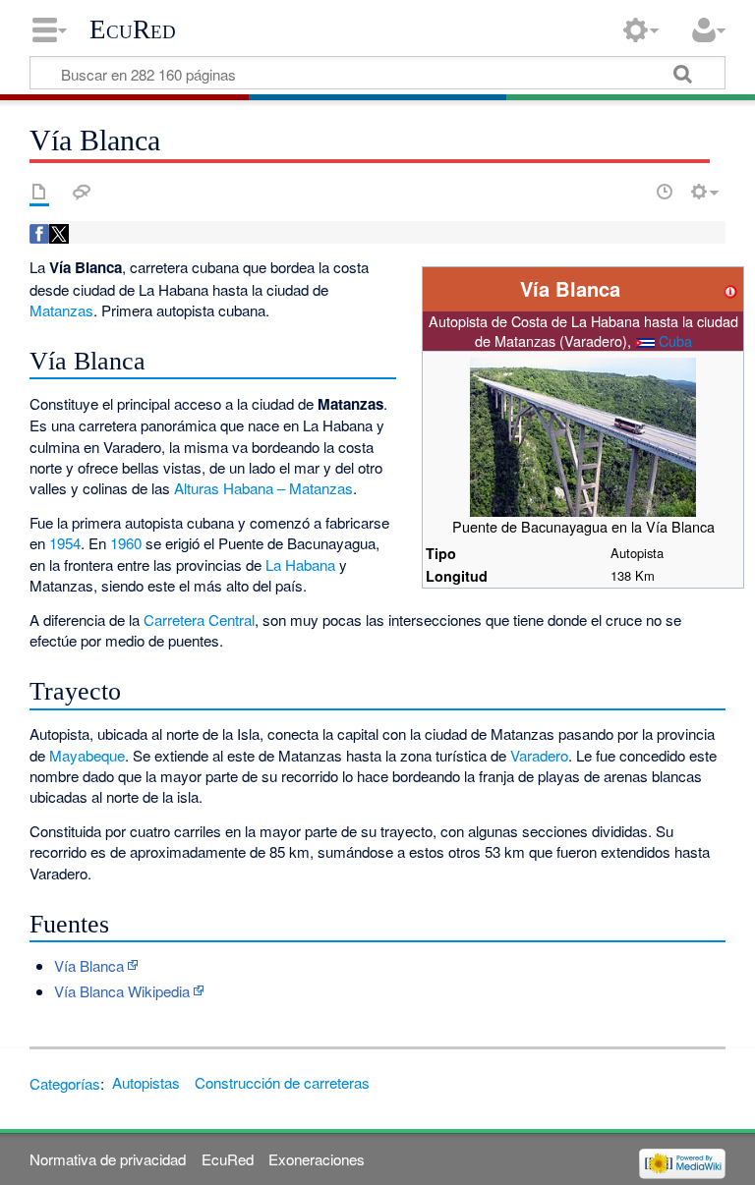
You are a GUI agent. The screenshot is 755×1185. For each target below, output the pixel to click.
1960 (126, 543)
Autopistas (146, 1082)
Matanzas (61, 310)
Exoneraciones (316, 1159)
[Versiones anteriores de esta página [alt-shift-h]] (664, 191)
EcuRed (132, 29)
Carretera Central (199, 619)
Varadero (539, 755)
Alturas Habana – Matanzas (263, 488)
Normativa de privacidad (107, 1159)
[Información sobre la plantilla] (730, 288)
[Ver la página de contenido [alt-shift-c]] (39, 191)
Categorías (64, 1082)
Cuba (675, 340)
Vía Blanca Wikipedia (122, 991)
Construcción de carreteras (282, 1082)
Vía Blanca (89, 965)
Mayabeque (87, 755)
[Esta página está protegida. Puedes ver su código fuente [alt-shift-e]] (630, 191)
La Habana (300, 564)
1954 (65, 543)
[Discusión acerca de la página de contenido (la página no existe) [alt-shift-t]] (81, 191)
